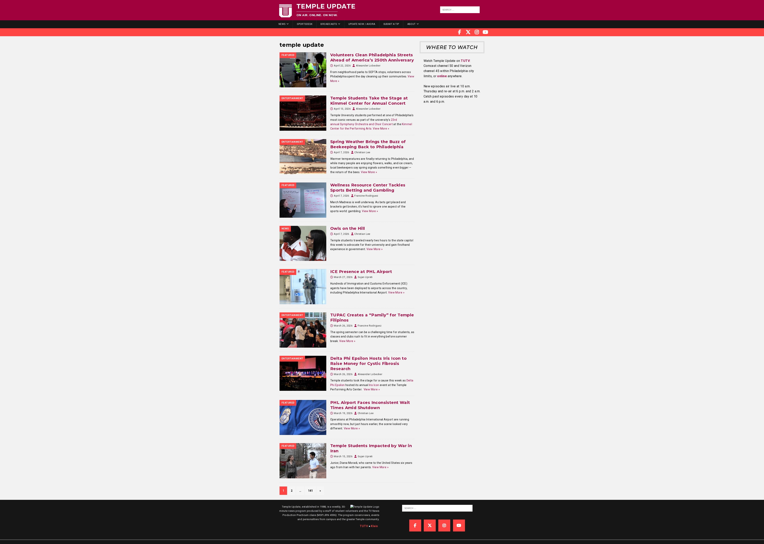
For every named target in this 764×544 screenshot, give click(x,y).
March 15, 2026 (343, 456)
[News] (303, 243)
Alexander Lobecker (368, 65)
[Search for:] (460, 9)
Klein (374, 526)
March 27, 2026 (343, 277)
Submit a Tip (391, 24)
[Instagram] (477, 32)
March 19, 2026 (343, 413)
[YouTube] (485, 32)
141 (310, 490)
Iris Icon (374, 385)
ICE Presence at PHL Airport (361, 271)
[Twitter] (468, 32)
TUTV (465, 61)
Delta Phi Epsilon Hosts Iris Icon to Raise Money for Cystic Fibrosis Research (368, 363)
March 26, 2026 (343, 325)
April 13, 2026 (342, 108)
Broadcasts (329, 24)
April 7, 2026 (341, 152)
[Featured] (303, 69)
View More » (381, 128)
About (411, 24)
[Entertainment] (303, 113)
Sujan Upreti (365, 277)
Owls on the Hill (347, 228)
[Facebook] (460, 32)
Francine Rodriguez (366, 195)
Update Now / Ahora (361, 24)
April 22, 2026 (342, 65)
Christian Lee (362, 152)
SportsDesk (304, 24)
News (282, 24)
